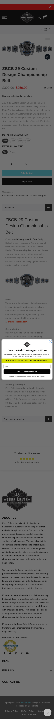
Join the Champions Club (27, 372)
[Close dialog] (50, 341)
